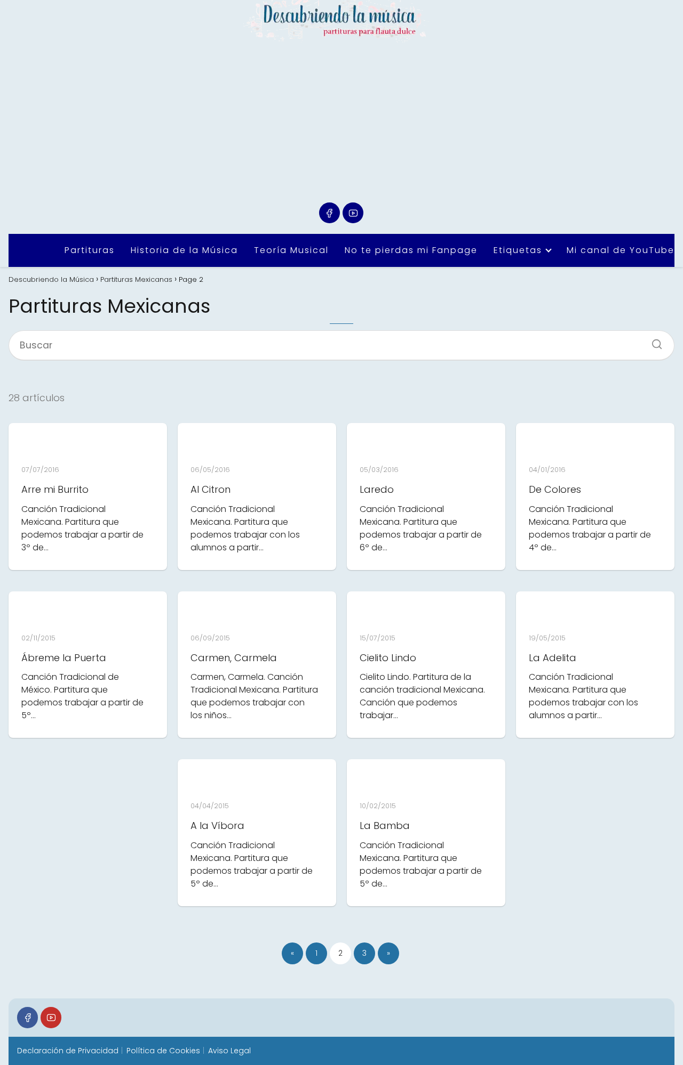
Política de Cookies (163, 1050)
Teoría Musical (291, 250)
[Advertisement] (341, 122)
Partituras (90, 250)
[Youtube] (353, 212)
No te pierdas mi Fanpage (411, 250)
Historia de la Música (184, 250)
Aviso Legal (229, 1050)
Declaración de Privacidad (67, 1050)
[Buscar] (653, 341)
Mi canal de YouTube (620, 250)
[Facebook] (329, 212)
